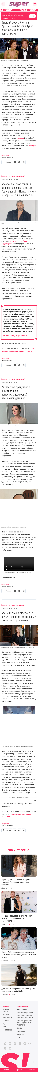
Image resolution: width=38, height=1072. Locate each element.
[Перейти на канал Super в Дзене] (24, 1043)
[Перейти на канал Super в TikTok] (5, 1048)
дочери (21, 138)
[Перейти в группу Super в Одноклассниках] (19, 1043)
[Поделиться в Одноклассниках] (24, 162)
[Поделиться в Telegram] (19, 162)
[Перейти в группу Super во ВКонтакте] (10, 1043)
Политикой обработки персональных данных (12, 16)
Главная (6, 1070)
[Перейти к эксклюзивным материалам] (19, 10)
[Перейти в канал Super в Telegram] (14, 1043)
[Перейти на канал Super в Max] (5, 1043)
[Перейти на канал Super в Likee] (10, 1048)
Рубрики (19, 1070)
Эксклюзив (31, 1070)
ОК (32, 16)
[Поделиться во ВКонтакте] (15, 162)
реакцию (32, 146)
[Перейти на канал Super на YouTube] (29, 1043)
